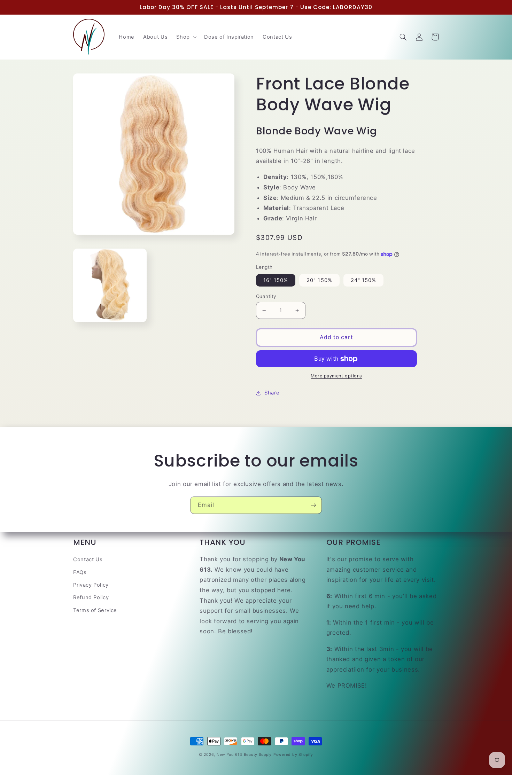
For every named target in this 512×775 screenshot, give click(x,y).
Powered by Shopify (293, 754)
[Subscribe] (313, 505)
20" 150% (319, 280)
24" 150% (363, 280)
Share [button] (271, 393)
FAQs (80, 572)
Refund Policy (91, 597)
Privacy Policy (91, 585)
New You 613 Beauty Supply (244, 754)
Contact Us (87, 559)
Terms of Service (95, 610)
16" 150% (275, 280)
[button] (186, 37)
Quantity (266, 296)
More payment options (336, 376)
